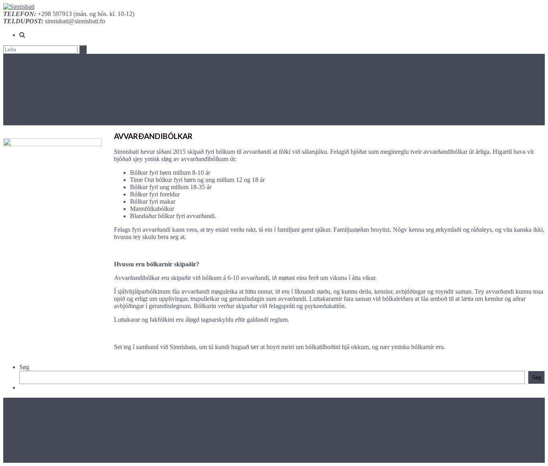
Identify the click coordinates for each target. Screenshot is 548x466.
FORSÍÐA (33, 78)
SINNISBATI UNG (45, 92)
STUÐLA (32, 114)
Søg (24, 367)
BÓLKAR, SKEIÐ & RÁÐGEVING (67, 107)
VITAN (29, 99)
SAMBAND (35, 121)
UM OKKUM (37, 85)
